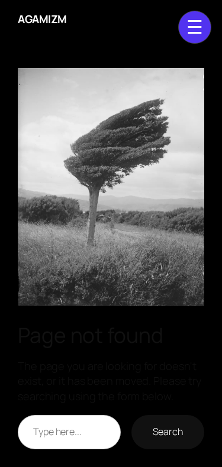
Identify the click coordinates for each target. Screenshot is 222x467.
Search (168, 431)
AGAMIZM (42, 19)
